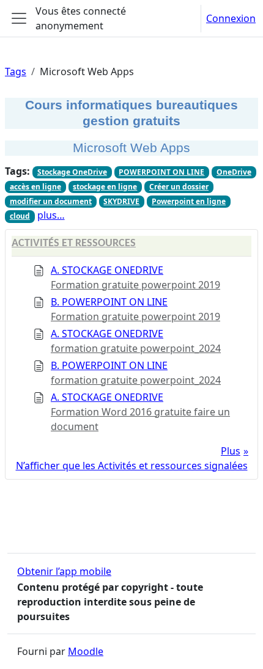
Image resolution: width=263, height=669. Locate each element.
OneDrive (234, 172)
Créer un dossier (179, 186)
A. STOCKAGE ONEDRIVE (107, 270)
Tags (15, 71)
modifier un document (51, 201)
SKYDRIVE (121, 201)
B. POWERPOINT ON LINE (109, 302)
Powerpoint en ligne (189, 201)
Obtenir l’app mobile (64, 571)
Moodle (85, 651)
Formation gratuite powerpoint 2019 (135, 284)
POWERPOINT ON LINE (161, 172)
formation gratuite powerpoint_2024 (136, 348)
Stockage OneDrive (72, 172)
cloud (20, 216)
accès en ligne (35, 186)
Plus (230, 451)
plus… (51, 215)
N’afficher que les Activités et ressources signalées (132, 465)
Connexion (231, 18)
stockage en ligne (105, 186)
